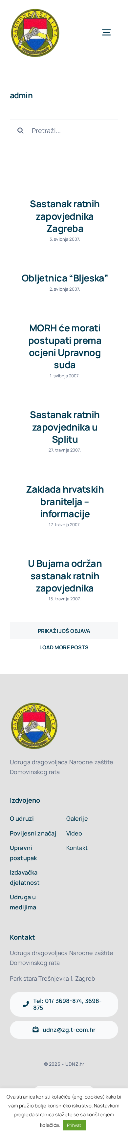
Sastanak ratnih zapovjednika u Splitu (64, 427)
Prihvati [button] (74, 1125)
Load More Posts (64, 630)
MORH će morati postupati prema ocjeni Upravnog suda (64, 346)
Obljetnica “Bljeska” (65, 277)
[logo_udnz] (36, 9)
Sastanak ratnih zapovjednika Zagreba (64, 216)
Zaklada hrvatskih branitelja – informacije (65, 501)
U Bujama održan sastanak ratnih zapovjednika (65, 575)
